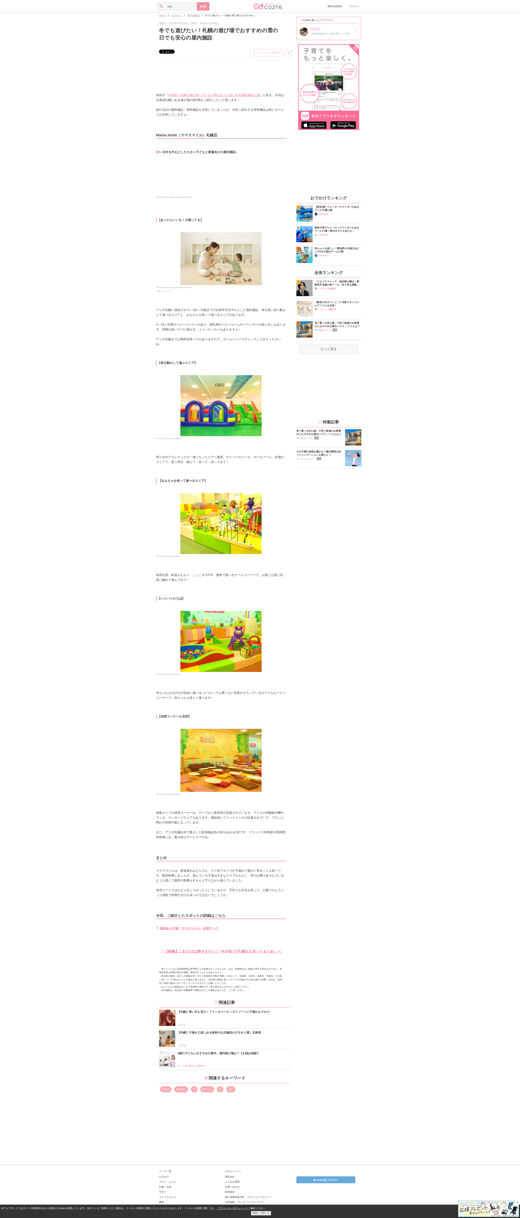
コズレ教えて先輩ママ (194, 1066)
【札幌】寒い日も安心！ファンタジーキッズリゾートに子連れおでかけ (223, 1011)
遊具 (230, 1089)
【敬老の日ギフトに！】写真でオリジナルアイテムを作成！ (337, 304)
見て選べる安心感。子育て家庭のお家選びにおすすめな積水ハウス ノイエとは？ (337, 325)
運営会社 (230, 1176)
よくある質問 (232, 1181)
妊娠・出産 (165, 1186)
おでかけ (164, 1176)
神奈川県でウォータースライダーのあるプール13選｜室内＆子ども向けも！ (337, 229)
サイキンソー (308, 458)
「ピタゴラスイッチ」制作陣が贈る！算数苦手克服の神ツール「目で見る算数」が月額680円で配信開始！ (337, 283)
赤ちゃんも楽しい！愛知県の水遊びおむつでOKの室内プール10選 (337, 250)
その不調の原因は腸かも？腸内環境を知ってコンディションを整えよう (318, 453)
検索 (203, 6)
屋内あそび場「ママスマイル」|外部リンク (189, 928)
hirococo (323, 255)
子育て (162, 1192)
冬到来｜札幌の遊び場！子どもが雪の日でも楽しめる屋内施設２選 (214, 95)
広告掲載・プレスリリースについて (244, 1202)
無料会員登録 (334, 6)
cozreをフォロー (327, 1179)
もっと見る (329, 349)
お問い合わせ (232, 1186)
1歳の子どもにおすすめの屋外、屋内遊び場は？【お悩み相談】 (218, 1053)
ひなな (182, 1024)
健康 (161, 1202)
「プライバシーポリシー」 (230, 1208)
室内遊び (181, 1089)
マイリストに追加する (268, 52)
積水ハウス (325, 330)
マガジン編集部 (327, 288)
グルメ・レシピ (167, 1181)
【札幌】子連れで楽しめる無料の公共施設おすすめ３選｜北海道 (219, 1032)
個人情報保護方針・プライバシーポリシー (248, 1197)
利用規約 (230, 1192)
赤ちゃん (207, 1089)
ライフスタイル (167, 1197)
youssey (323, 214)
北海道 (165, 1089)
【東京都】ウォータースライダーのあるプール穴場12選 (337, 208)
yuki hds (323, 234)
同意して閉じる (261, 1213)
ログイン (354, 6)
